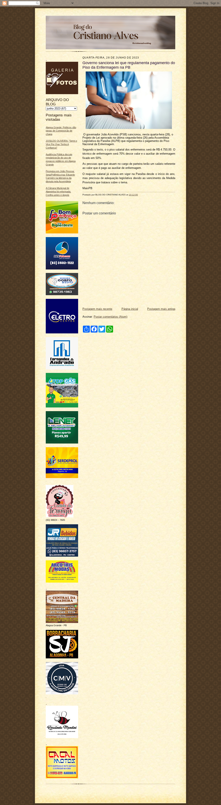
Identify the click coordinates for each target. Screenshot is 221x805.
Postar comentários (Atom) (110, 316)
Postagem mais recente (97, 309)
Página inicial (130, 309)
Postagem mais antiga (161, 309)
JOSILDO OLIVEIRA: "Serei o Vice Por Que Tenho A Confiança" (61, 144)
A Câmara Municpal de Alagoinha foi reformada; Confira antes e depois (58, 191)
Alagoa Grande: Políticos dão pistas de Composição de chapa (61, 130)
